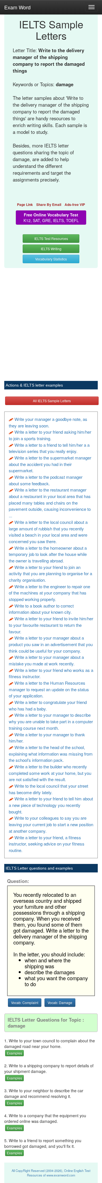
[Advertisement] (51, 321)
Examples (14, 1053)
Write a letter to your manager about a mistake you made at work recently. (46, 660)
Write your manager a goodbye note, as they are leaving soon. (48, 422)
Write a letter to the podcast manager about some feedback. (45, 480)
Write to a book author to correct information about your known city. (41, 609)
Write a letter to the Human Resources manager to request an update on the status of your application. (49, 689)
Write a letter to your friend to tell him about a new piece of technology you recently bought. (51, 805)
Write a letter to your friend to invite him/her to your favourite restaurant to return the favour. (51, 624)
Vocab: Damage (60, 1002)
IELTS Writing (51, 248)
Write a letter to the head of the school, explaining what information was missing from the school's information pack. (51, 753)
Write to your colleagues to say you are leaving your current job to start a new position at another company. (51, 824)
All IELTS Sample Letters (52, 400)
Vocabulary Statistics (51, 258)
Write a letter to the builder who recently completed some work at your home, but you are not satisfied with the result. (50, 773)
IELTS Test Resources (51, 238)
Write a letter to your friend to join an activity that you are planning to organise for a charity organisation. (50, 573)
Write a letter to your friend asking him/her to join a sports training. (50, 435)
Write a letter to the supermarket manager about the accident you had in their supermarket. (50, 464)
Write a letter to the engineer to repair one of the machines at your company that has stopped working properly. (49, 592)
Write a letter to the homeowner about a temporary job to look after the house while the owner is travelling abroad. (48, 554)
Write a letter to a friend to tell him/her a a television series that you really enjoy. (49, 448)
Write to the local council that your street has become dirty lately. (48, 789)
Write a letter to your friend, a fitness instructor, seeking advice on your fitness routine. (46, 843)
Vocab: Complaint (24, 1002)
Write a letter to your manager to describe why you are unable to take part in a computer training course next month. (51, 721)
